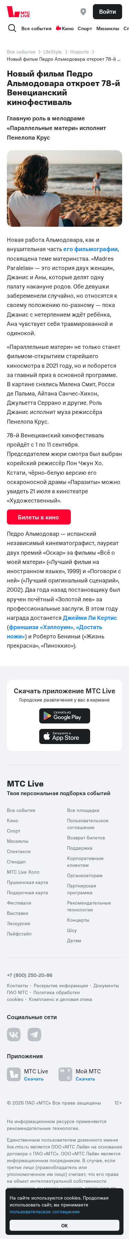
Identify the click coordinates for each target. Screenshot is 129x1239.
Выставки (17, 912)
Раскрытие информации (61, 985)
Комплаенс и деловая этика (60, 998)
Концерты (78, 919)
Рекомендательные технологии (89, 906)
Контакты (17, 985)
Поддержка (80, 847)
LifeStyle (52, 51)
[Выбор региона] (83, 11)
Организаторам (85, 875)
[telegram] (34, 1034)
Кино (68, 28)
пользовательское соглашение (45, 1211)
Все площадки (83, 809)
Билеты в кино (39, 517)
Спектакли (19, 851)
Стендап (16, 861)
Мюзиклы (107, 28)
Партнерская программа (81, 889)
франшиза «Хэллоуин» (41, 627)
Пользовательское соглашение (88, 823)
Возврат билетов (86, 837)
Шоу (72, 930)
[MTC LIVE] (18, 11)
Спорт (85, 28)
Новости (79, 51)
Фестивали (19, 902)
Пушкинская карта (27, 881)
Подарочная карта (27, 892)
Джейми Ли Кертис (90, 617)
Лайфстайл (19, 933)
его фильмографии (90, 249)
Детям (74, 940)
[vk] (14, 1034)
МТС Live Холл (23, 871)
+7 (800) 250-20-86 (30, 974)
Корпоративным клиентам (85, 861)
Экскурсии (18, 923)
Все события (36, 28)
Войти (107, 11)
